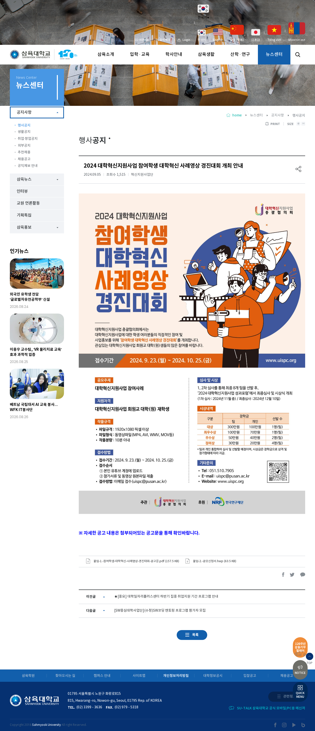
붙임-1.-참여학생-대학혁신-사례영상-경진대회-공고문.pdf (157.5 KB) (136, 561)
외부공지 (24, 146)
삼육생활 (206, 54)
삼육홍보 (24, 227)
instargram (284, 725)
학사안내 (173, 54)
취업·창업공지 (28, 139)
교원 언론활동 (28, 203)
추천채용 (24, 152)
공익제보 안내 (28, 166)
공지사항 (277, 115)
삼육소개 (105, 54)
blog (303, 725)
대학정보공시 (212, 676)
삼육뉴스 (24, 179)
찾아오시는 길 (65, 676)
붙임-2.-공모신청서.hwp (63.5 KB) (214, 561)
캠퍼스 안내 (102, 676)
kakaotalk (302, 574)
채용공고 (24, 159)
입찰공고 (249, 676)
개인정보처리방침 (176, 676)
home (237, 115)
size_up (298, 124)
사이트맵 (139, 676)
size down (303, 124)
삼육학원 (28, 676)
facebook (283, 574)
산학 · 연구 (240, 54)
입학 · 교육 (140, 54)
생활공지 (24, 132)
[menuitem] (202, 35)
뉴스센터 (274, 54)
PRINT (275, 124)
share (298, 169)
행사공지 (24, 125)
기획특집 (24, 215)
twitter (292, 574)
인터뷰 (22, 191)
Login (186, 40)
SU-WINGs (141, 40)
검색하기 (297, 54)
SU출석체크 (163, 40)
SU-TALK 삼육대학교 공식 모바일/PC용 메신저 (271, 708)
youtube (294, 725)
